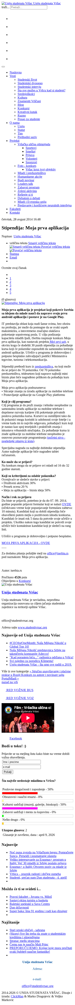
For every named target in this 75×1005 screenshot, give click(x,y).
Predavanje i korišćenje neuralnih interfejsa (45, 205)
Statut (21, 130)
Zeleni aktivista (27, 191)
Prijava (30, 155)
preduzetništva (44, 366)
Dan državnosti (19, 907)
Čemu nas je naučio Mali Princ (29, 944)
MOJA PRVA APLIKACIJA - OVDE (26, 543)
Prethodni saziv (27, 137)
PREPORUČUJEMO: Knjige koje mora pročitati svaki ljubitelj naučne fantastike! (41, 949)
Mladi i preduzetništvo (32, 173)
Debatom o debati (29, 198)
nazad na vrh (10, 682)
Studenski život (27, 79)
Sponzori (31, 162)
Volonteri (31, 158)
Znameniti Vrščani (29, 101)
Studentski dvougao (30, 83)
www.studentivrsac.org (32, 627)
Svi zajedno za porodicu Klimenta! (31, 661)
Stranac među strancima (25, 941)
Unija (21, 126)
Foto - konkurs (27, 166)
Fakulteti (15, 209)
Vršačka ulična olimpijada (34, 144)
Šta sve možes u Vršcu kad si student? (41, 90)
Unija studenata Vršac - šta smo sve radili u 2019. (41, 664)
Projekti (14, 140)
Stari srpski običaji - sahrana (27, 930)
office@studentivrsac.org (37, 986)
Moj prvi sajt (57, 341)
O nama (15, 122)
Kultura (22, 97)
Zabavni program (28, 187)
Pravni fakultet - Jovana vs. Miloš (31, 896)
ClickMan (17, 996)
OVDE (66, 504)
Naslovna (16, 72)
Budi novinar (26, 180)
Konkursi (23, 108)
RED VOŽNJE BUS (19, 690)
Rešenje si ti (25, 194)
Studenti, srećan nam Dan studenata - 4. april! (38, 877)
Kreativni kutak (27, 112)
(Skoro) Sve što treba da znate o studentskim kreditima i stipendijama (38, 935)
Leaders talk (25, 183)
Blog (21, 104)
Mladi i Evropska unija (32, 201)
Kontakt (15, 212)
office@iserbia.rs (57, 553)
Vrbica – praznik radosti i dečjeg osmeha (35, 874)
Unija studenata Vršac (27, 236)
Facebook (16, 738)
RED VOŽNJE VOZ (20, 698)
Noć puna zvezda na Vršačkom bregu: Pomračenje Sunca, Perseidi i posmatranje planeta (41, 854)
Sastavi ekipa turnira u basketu (29, 900)
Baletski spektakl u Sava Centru (30, 904)
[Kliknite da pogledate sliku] (23, 303)
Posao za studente (29, 119)
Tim (20, 133)
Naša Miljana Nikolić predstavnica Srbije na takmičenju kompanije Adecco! (37, 651)
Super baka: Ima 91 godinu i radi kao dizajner (38, 911)
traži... (5, 7)
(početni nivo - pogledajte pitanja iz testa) (33, 439)
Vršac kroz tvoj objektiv (41, 169)
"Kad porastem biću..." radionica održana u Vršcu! (41, 657)
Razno (22, 115)
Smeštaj (30, 151)
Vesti (13, 76)
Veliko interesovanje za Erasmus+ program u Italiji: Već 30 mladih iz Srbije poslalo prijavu (38, 861)
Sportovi (31, 148)
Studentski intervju (29, 86)
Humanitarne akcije (30, 176)
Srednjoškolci (26, 94)
